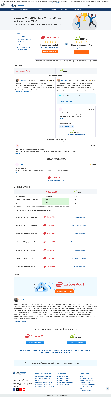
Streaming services (64, 99)
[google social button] (20, 389)
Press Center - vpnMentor (86, 386)
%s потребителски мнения (50, 48)
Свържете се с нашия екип (86, 378)
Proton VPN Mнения (62, 380)
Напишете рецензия (66, 126)
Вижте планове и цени (64, 291)
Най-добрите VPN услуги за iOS (43, 384)
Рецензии (64, 9)
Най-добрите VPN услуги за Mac (43, 382)
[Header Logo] (17, 5)
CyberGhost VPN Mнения (63, 378)
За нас (81, 376)
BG (98, 5)
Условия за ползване (85, 382)
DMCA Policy (83, 388)
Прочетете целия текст (22, 91)
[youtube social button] (24, 389)
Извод (18, 44)
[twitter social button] (17, 389)
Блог (12, 9)
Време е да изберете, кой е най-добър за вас (24, 48)
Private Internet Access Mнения (65, 382)
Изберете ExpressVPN (34, 342)
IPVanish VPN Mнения (63, 384)
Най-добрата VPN (25, 9)
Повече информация (49, 51)
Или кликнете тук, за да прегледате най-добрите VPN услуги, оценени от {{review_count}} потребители (55, 351)
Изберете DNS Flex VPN (76, 342)
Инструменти (40, 9)
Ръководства (77, 9)
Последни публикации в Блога (43, 376)
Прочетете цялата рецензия (55, 180)
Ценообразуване (21, 36)
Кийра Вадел (23, 80)
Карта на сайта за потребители (88, 384)
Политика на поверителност (87, 380)
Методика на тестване (85, 390)
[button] (3, 4)
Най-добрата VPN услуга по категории (24, 40)
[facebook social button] (14, 389)
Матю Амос (64, 80)
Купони (53, 9)
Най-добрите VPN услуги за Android (44, 386)
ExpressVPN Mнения (62, 376)
